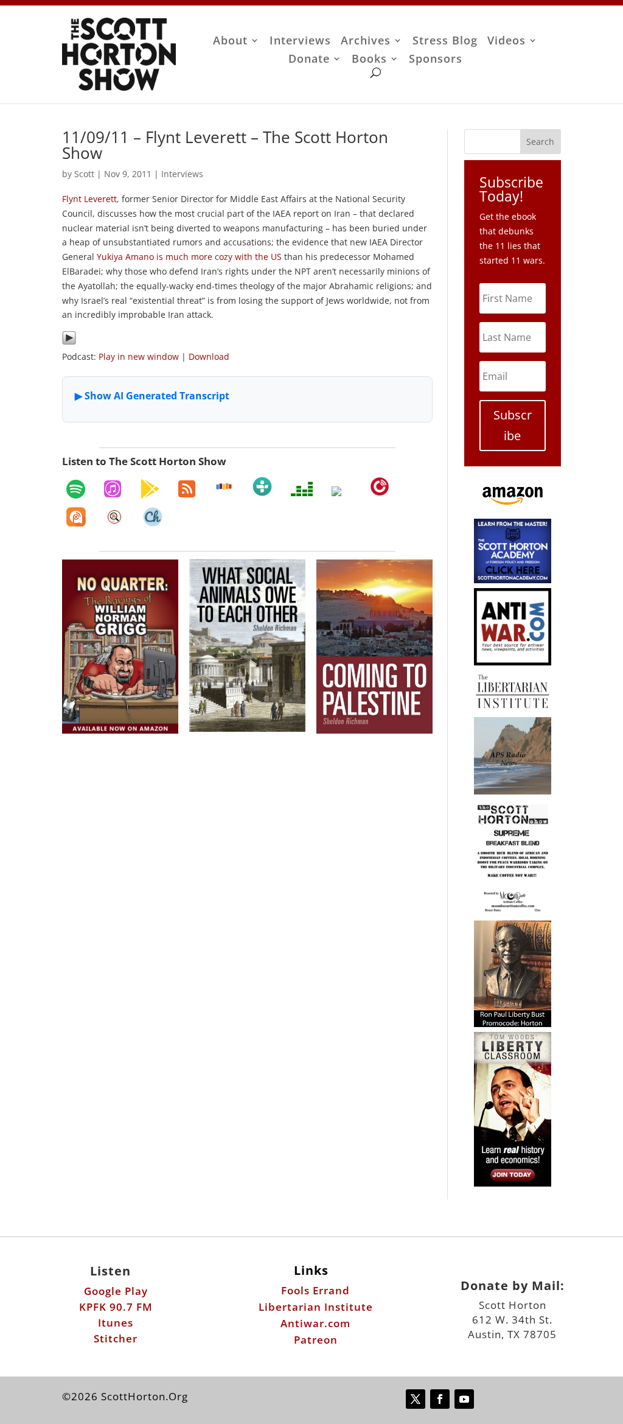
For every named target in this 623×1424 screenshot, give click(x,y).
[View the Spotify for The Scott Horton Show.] (75, 489)
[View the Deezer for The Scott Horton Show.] (302, 489)
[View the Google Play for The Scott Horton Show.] (150, 489)
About (230, 41)
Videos (506, 41)
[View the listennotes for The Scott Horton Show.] (114, 517)
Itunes (115, 1323)
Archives (366, 41)
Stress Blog (445, 41)
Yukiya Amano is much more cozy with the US (189, 256)
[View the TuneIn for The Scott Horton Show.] (262, 486)
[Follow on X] (415, 1399)
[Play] (69, 342)
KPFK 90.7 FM (116, 1307)
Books (369, 60)
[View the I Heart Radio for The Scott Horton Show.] (341, 491)
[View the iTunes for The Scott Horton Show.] (112, 489)
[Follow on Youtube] (464, 1399)
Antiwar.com (315, 1323)
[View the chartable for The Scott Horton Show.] (153, 517)
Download (209, 356)
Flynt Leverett (89, 199)
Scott (84, 174)
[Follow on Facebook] (440, 1399)
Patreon (316, 1340)
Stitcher (115, 1338)
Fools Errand (315, 1290)
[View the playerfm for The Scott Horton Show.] (380, 486)
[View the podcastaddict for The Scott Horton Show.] (76, 517)
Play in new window (139, 356)
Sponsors (435, 60)
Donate (309, 60)
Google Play (116, 1291)
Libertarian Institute (316, 1307)
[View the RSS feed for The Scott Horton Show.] (187, 489)
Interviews (300, 41)
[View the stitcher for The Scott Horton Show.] (224, 486)
